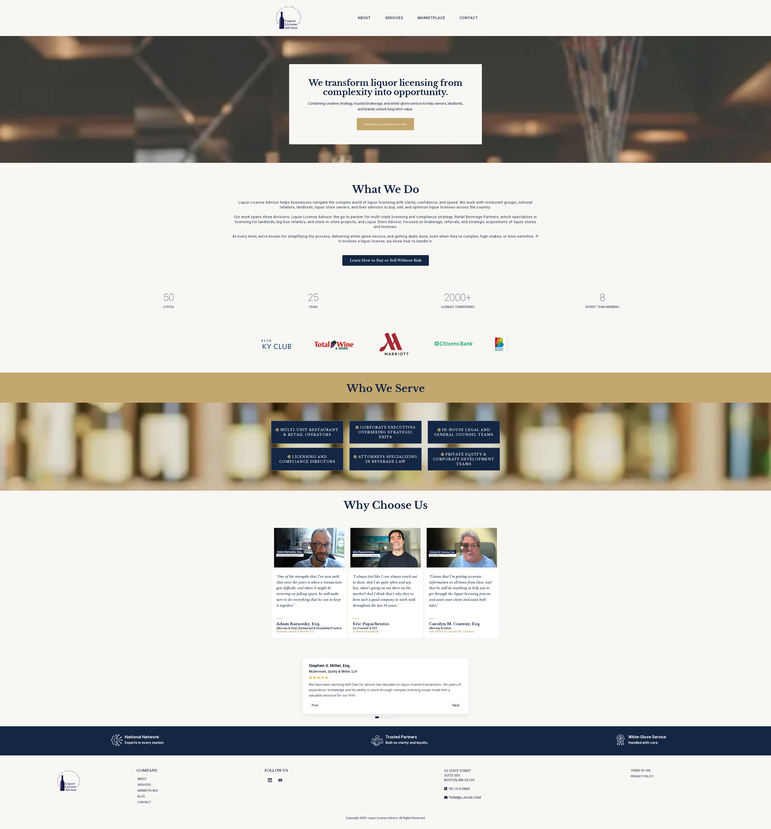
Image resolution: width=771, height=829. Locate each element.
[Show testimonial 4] (388, 717)
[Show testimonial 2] (381, 717)
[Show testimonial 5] (392, 717)
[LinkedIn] (270, 780)
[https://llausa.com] (288, 18)
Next (455, 705)
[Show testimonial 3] (385, 717)
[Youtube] (280, 780)
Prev (315, 705)
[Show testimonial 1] (377, 717)
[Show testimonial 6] (395, 717)
